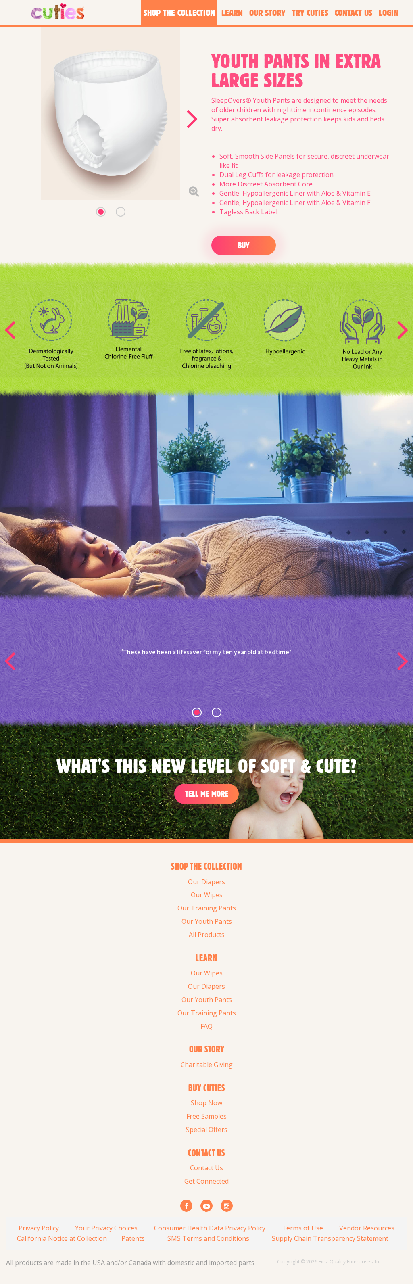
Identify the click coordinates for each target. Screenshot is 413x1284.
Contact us (206, 1153)
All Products (207, 934)
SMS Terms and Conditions (208, 1238)
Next (192, 118)
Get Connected (206, 1181)
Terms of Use (302, 1227)
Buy (244, 245)
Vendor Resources (366, 1227)
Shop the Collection (206, 866)
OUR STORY (206, 1049)
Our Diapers (206, 881)
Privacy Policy (39, 1227)
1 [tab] (101, 212)
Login (388, 12)
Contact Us (206, 1167)
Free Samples (206, 1116)
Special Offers (206, 1129)
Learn (206, 958)
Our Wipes (207, 894)
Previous (10, 329)
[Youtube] (206, 1206)
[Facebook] (186, 1206)
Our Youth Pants (206, 921)
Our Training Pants (206, 908)
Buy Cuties (206, 1088)
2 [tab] (120, 212)
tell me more (206, 793)
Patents (133, 1238)
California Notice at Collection (62, 1238)
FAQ (206, 1026)
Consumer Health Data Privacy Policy (209, 1227)
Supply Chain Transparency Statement (330, 1238)
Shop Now (206, 1102)
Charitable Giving (207, 1064)
